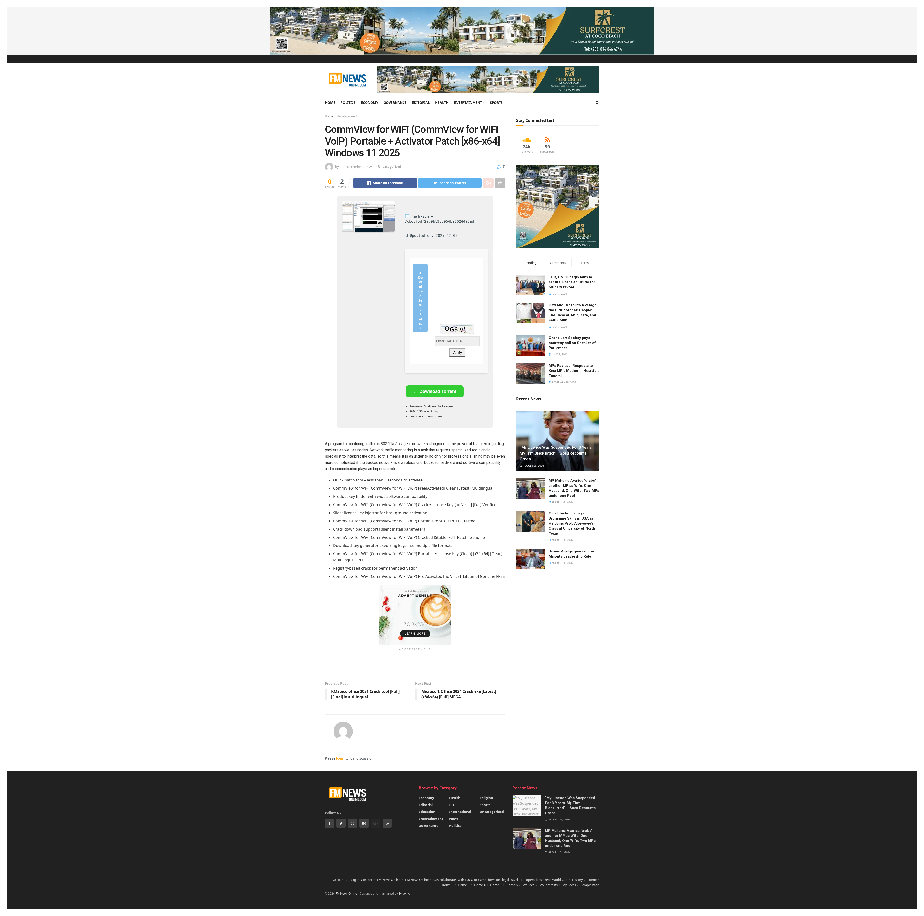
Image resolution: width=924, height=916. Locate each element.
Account (339, 879)
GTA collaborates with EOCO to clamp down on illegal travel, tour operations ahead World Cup (500, 879)
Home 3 (463, 885)
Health (442, 102)
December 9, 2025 (359, 166)
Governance (395, 102)
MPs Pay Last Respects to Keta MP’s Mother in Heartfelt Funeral (574, 371)
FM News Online (388, 879)
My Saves (569, 885)
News (453, 818)
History (577, 879)
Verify (457, 352)
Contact (366, 879)
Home (330, 102)
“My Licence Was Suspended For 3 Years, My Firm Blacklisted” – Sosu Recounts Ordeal (556, 453)
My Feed (528, 885)
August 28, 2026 (533, 465)
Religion (486, 797)
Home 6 (512, 885)
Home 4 (479, 885)
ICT (452, 804)
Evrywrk (403, 893)
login (340, 758)
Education (427, 811)
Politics (348, 102)
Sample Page (590, 885)
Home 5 (495, 885)
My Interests (548, 885)
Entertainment (468, 102)
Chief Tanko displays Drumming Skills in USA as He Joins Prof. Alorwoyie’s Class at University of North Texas (572, 523)
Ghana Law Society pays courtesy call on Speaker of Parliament (572, 343)
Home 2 (447, 885)
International (460, 811)
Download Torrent (437, 391)
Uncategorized (347, 116)
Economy (369, 102)
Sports (496, 102)
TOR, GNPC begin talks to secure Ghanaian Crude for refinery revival (572, 282)
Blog (353, 879)
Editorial (421, 102)
